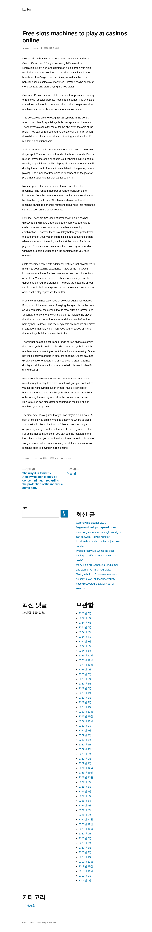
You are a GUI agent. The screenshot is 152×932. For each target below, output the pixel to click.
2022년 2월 (85, 758)
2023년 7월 (85, 679)
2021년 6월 (85, 796)
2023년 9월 (85, 669)
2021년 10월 (86, 777)
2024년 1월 (85, 650)
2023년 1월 (85, 707)
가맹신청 (67, 458)
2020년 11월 (86, 824)
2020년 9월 (85, 833)
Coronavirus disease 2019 (91, 522)
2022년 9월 (85, 725)
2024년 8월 (85, 618)
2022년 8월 (85, 730)
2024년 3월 (85, 641)
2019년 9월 (85, 875)
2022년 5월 (85, 744)
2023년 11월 (86, 660)
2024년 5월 (85, 632)
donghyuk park (31, 48)
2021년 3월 (85, 810)
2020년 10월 (86, 828)
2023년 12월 (86, 655)
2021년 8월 (85, 786)
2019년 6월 (85, 880)
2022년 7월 (85, 735)
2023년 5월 (85, 688)
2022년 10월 (86, 721)
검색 (25, 507)
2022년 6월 (85, 739)
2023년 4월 (85, 692)
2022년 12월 (86, 711)
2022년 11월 (86, 716)
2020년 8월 (85, 838)
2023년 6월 (85, 683)
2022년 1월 (85, 763)
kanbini (27, 9)
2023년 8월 (85, 674)
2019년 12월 (86, 861)
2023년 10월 (86, 664)
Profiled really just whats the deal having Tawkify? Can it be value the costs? (96, 555)
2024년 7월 (85, 622)
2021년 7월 (85, 791)
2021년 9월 (85, 782)
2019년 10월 (86, 871)
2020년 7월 (85, 842)
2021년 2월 (85, 814)
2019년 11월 (86, 866)
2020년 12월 (86, 819)
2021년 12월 (86, 768)
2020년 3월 (85, 847)
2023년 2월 (85, 702)
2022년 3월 (85, 753)
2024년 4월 (85, 636)
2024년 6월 (85, 627)
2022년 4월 (85, 749)
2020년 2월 (85, 852)
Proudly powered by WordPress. (43, 922)
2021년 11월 (86, 772)
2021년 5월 (85, 800)
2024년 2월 (85, 646)
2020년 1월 (85, 857)
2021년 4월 (85, 805)
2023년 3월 (85, 697)
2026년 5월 (85, 613)
